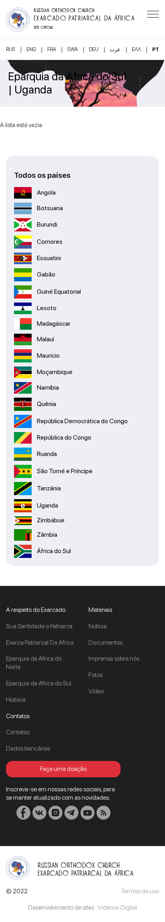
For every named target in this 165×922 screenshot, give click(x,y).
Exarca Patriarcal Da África (40, 642)
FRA (51, 49)
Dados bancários (28, 748)
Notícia (98, 626)
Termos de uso (140, 891)
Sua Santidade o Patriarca (39, 626)
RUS (10, 49)
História (16, 699)
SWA (72, 49)
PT (155, 49)
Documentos (106, 642)
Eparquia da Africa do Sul (38, 683)
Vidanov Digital (117, 907)
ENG (31, 49)
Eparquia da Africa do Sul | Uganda (67, 83)
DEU (94, 49)
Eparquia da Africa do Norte (34, 663)
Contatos (18, 732)
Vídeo (96, 691)
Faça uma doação (63, 769)
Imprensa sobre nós (114, 658)
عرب (115, 49)
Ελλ (136, 49)
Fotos (96, 675)
